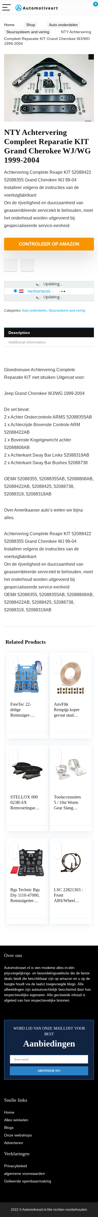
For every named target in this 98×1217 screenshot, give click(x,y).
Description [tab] (19, 332)
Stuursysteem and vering (27, 32)
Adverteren (13, 1143)
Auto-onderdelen (63, 25)
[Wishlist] (81, 7)
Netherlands (39, 291)
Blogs (9, 1127)
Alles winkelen (16, 1120)
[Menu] (6, 8)
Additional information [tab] (27, 342)
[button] (91, 57)
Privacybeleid (15, 1166)
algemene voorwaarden (24, 1173)
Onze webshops (18, 1135)
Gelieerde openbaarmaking (27, 1181)
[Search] (69, 8)
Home (9, 25)
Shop (30, 25)
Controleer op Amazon (49, 244)
